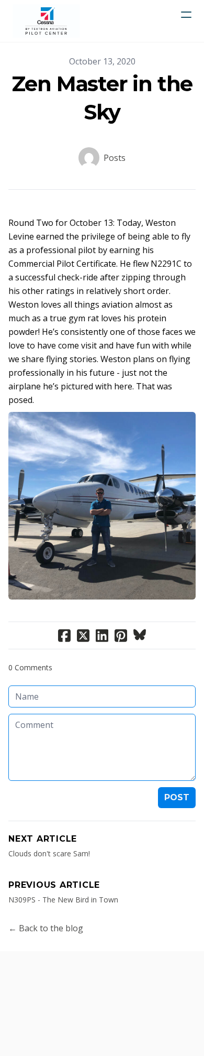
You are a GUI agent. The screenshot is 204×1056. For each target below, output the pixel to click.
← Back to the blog (45, 928)
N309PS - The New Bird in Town (63, 900)
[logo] (46, 21)
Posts (115, 158)
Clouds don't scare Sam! (49, 853)
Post (176, 797)
